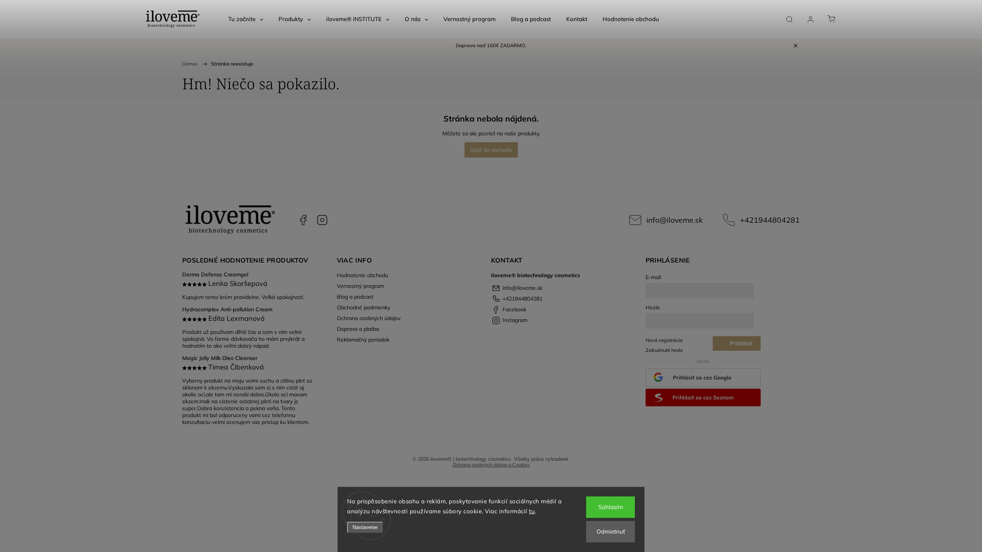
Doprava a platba (358, 328)
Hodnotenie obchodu (362, 275)
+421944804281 (770, 220)
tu (532, 511)
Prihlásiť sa (741, 345)
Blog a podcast (355, 296)
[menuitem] (245, 19)
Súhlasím (610, 507)
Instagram (322, 220)
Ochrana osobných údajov (368, 318)
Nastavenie (365, 527)
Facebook (303, 220)
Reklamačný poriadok (363, 339)
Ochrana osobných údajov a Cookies (491, 465)
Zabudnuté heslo (664, 350)
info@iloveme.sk (674, 220)
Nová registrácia (664, 340)
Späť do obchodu (491, 149)
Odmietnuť (610, 531)
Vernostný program (360, 286)
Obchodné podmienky (363, 307)
